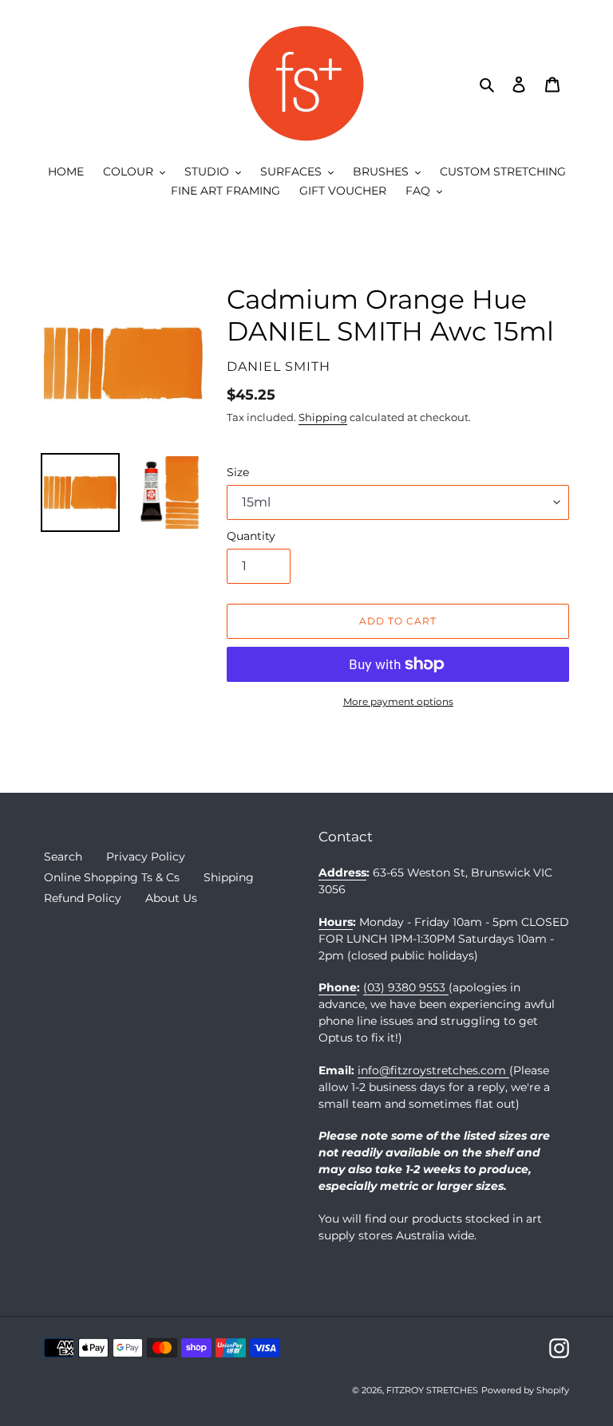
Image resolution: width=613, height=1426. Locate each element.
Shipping (323, 417)
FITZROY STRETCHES (432, 1390)
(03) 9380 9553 (406, 987)
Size (238, 472)
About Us (171, 898)
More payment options (398, 701)
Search (63, 856)
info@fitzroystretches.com (433, 1070)
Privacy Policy (145, 856)
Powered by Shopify (525, 1390)
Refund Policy (82, 898)
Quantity (251, 536)
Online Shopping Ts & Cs (112, 877)
